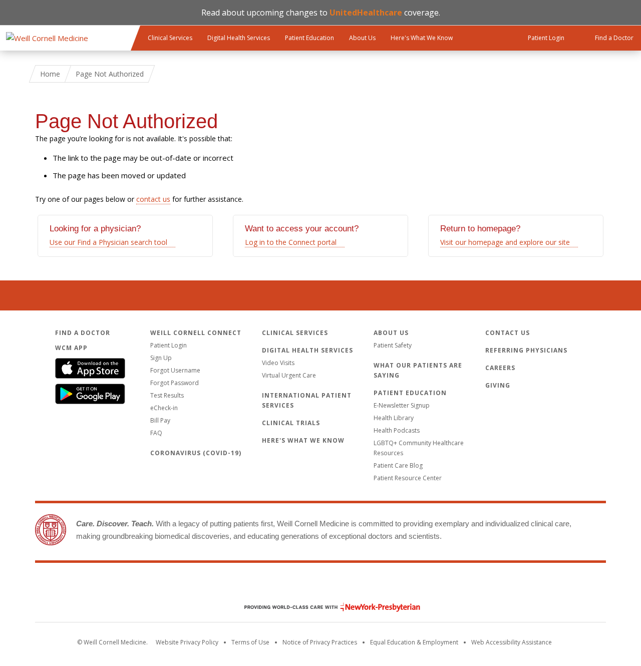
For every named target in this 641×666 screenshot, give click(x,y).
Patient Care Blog (398, 465)
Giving (497, 385)
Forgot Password (174, 383)
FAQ (156, 433)
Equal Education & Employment (414, 642)
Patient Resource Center (408, 478)
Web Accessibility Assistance (511, 642)
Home (50, 74)
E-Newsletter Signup (402, 405)
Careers (500, 368)
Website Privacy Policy (187, 642)
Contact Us (507, 332)
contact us (153, 199)
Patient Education (309, 38)
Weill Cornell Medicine (320, 585)
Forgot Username (175, 370)
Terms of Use (250, 642)
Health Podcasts (397, 430)
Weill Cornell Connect (195, 332)
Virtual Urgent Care (289, 375)
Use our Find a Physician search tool (108, 242)
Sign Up (161, 358)
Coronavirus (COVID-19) (195, 453)
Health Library (394, 418)
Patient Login (168, 345)
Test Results (167, 395)
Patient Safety (393, 345)
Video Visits (278, 363)
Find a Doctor (82, 332)
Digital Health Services (238, 38)
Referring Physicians (526, 350)
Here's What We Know (422, 38)
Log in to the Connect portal (291, 242)
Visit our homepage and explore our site (505, 242)
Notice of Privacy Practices (319, 642)
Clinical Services (170, 38)
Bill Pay (160, 420)
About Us (362, 38)
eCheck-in (164, 408)
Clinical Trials (291, 423)
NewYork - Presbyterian (325, 607)
